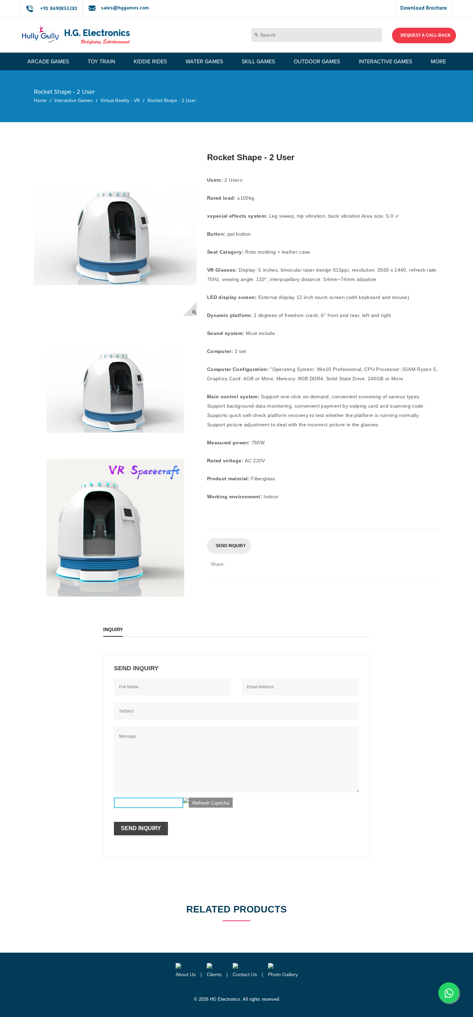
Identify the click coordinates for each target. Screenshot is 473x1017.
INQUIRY (113, 629)
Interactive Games (385, 61)
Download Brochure (423, 7)
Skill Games (258, 61)
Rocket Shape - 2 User (172, 100)
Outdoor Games (317, 61)
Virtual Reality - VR (120, 100)
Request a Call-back (426, 35)
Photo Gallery (283, 974)
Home (40, 100)
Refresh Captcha (210, 803)
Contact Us (245, 974)
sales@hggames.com (125, 7)
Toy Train (101, 61)
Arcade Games (48, 61)
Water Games (204, 61)
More (438, 61)
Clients (214, 974)
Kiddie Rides (150, 61)
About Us (186, 974)
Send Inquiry (231, 545)
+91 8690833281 (59, 8)
